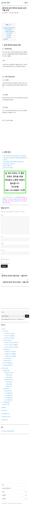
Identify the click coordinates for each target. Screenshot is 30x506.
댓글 (2, 215)
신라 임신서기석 (16, 199)
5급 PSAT (6, 331)
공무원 (3, 495)
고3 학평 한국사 (9, 395)
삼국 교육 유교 (11, 201)
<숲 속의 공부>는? (6, 488)
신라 (8, 37)
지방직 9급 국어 (7, 360)
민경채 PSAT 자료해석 (10, 356)
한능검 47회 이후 (9, 372)
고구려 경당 (23, 201)
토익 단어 (4, 410)
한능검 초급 (9, 381)
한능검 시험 (6, 370)
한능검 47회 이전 (9, 379)
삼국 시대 (17, 201)
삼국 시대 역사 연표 (8, 167)
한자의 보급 (8, 29)
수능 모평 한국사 (9, 393)
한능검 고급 (9, 386)
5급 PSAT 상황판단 (9, 335)
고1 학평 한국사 (9, 400)
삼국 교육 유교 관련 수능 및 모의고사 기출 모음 (15, 155)
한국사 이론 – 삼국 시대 (9, 163)
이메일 (2, 243)
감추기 (9, 24)
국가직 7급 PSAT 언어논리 (11, 342)
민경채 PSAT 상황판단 (10, 353)
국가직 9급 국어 (7, 358)
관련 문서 (5, 39)
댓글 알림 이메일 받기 (5, 259)
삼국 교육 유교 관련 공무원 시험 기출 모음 (13, 161)
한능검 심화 (9, 377)
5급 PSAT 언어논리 (9, 333)
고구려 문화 (17, 197)
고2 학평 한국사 (9, 397)
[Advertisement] (15, 19)
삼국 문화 (23, 199)
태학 (7, 83)
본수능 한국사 (8, 390)
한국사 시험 (5, 368)
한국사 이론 (5, 197)
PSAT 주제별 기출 (8, 363)
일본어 (3, 498)
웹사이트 (3, 250)
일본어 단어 (5, 419)
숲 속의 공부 (5, 3)
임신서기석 (4, 110)
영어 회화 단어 (5, 413)
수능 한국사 (6, 388)
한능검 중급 (9, 384)
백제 (8, 35)
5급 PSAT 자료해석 (9, 338)
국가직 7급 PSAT (8, 340)
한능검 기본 (9, 375)
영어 (3, 491)
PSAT (3, 329)
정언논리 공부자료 (8, 365)
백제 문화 (23, 197)
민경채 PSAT (7, 349)
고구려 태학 (9, 199)
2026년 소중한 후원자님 (8, 431)
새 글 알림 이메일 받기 (5, 263)
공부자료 (11, 197)
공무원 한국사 (7, 402)
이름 (2, 236)
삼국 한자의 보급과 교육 (8, 27)
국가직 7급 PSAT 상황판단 (11, 344)
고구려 (9, 33)
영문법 (3, 407)
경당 (7, 85)
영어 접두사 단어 (6, 416)
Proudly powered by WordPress (15, 503)
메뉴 (27, 2)
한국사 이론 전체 (7, 165)
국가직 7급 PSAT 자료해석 (11, 347)
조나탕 (5, 12)
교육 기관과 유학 (9, 31)
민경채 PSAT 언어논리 (10, 351)
